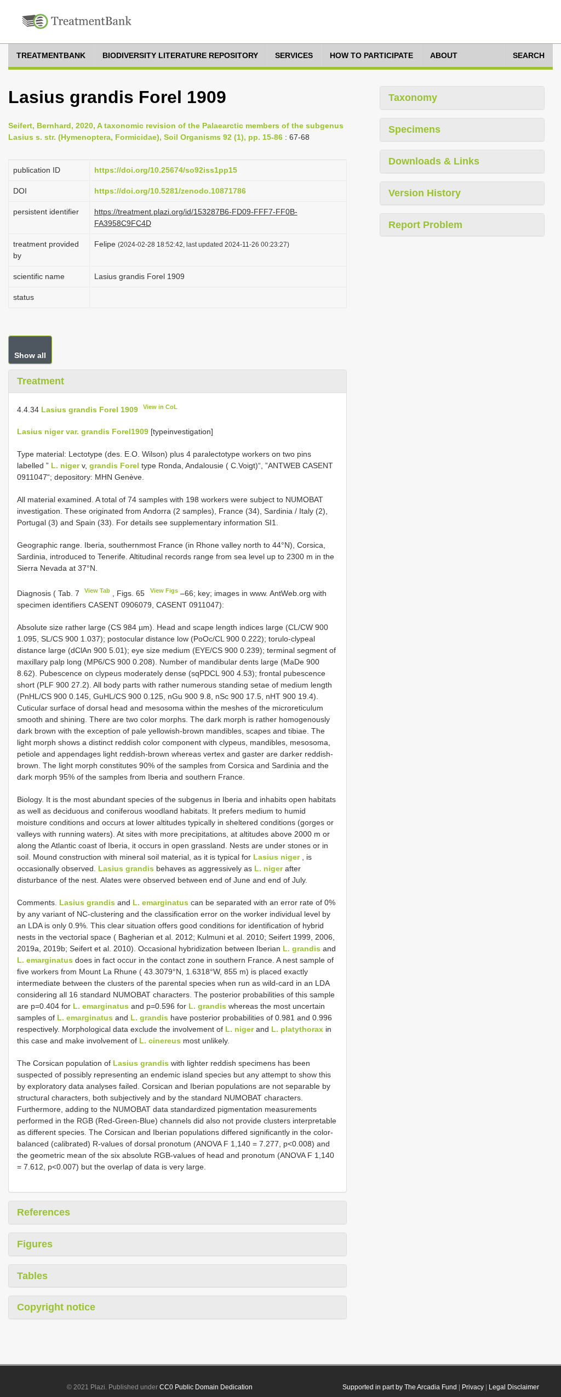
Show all (30, 355)
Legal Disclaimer (514, 1387)
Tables (32, 1275)
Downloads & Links (433, 161)
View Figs (164, 590)
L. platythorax (297, 1029)
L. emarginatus (160, 902)
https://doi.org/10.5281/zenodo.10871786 (170, 190)
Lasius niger (276, 857)
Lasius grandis (126, 868)
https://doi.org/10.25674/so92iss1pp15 (165, 170)
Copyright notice (56, 1307)
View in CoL (160, 407)
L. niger (65, 465)
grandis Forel (114, 465)
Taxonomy (412, 97)
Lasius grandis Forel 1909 (89, 409)
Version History (424, 193)
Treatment (40, 381)
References (43, 1212)
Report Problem (425, 224)
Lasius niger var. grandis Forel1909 (82, 431)
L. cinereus (160, 1040)
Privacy (473, 1387)
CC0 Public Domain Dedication (206, 1387)
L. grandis (301, 948)
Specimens (414, 129)
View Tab (97, 590)
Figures (35, 1244)
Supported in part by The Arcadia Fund (399, 1387)
